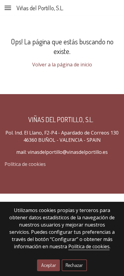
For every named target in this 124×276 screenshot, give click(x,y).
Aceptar (48, 265)
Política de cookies (25, 164)
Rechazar (74, 265)
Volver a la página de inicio (62, 64)
